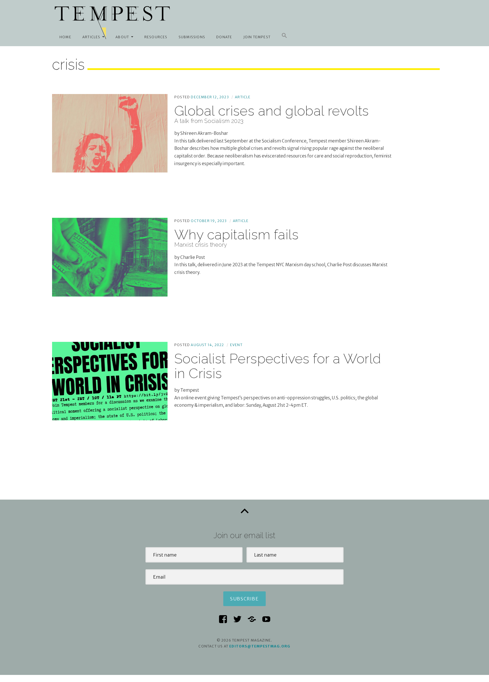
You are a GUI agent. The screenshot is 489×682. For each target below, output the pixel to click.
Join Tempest (257, 37)
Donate (224, 37)
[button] (284, 35)
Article (242, 97)
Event (236, 345)
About (122, 37)
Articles (91, 37)
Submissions (192, 37)
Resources (156, 37)
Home (65, 37)
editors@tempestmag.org (259, 646)
